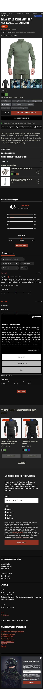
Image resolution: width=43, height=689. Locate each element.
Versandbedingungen (7, 636)
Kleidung (11, 14)
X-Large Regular (6, 104)
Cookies (3, 646)
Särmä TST (5, 16)
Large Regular (36, 101)
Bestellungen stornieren (8, 634)
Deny (21, 370)
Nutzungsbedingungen (7, 641)
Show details (32, 350)
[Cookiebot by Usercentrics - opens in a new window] (32, 317)
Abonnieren (21, 542)
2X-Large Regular (17, 104)
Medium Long (5, 108)
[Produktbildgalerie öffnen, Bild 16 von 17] (21, 58)
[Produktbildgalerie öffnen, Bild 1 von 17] (5, 83)
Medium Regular (26, 101)
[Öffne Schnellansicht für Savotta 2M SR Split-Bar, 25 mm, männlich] (38, 172)
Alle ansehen (21, 462)
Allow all (21, 357)
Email (6, 496)
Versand (21, 32)
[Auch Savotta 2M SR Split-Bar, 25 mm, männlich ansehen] (5, 171)
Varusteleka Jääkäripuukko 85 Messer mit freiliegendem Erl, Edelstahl (21, 180)
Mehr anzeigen (21, 391)
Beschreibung (5, 149)
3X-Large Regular (28, 104)
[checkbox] (24, 268)
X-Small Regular (6, 101)
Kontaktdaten (5, 615)
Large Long (15, 108)
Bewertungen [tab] (8, 253)
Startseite (3, 14)
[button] (21, 214)
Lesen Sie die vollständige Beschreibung (13, 143)
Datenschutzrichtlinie (29, 678)
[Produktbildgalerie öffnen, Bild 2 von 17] (15, 83)
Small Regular (16, 101)
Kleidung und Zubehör (23, 14)
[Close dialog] (41, 658)
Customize (20, 363)
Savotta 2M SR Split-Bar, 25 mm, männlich (21, 169)
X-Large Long (23, 108)
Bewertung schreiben (21, 245)
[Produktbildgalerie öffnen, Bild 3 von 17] (25, 83)
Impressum (4, 644)
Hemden (34, 14)
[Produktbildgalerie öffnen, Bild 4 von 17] (35, 83)
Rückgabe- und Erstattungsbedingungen (12, 632)
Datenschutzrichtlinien (7, 639)
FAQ (2, 613)
